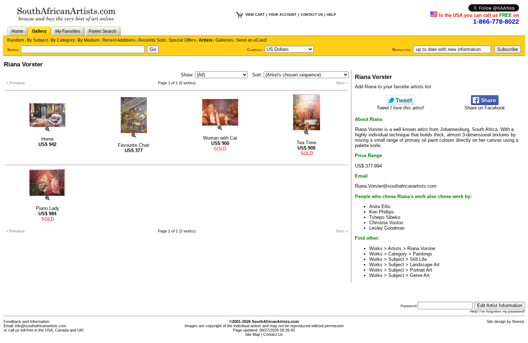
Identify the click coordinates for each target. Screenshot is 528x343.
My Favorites (67, 31)
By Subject (37, 40)
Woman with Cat (220, 138)
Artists (206, 40)
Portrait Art (421, 270)
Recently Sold (152, 40)
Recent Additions (118, 40)
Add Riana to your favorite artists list (393, 86)
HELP (331, 15)
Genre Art (420, 275)
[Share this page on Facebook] (485, 103)
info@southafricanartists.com (40, 326)
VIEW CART (255, 15)
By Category (63, 40)
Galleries (224, 40)
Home (17, 31)
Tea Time (306, 142)
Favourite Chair (133, 145)
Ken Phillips (381, 212)
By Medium (88, 40)
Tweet (400, 108)
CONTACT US (312, 15)
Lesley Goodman (386, 228)
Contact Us (273, 334)
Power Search (102, 31)
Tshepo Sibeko (384, 217)
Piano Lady (47, 208)
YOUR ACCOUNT (283, 15)
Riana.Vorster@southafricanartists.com (395, 186)
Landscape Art (425, 264)
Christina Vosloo (386, 222)
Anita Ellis (379, 206)
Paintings (422, 254)
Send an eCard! (251, 40)
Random (15, 40)
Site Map (252, 334)
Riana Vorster (421, 248)
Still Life (418, 259)
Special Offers (182, 40)
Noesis (518, 321)
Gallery (39, 31)
